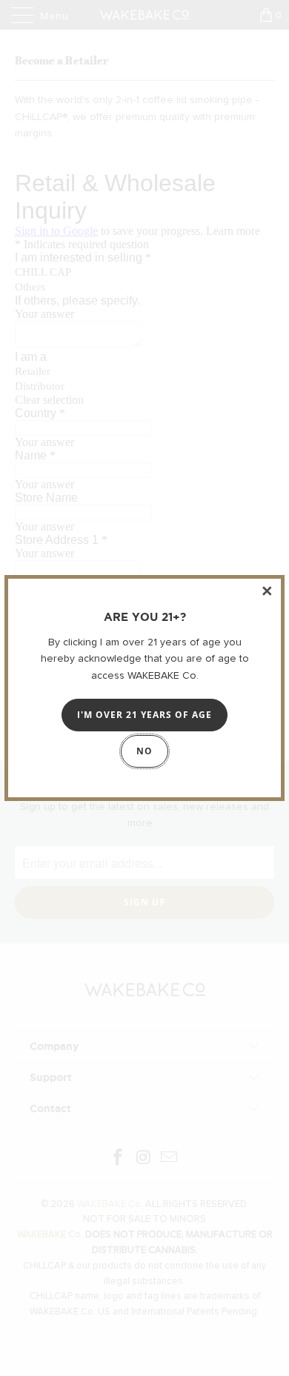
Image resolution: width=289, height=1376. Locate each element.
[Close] (267, 592)
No (144, 751)
